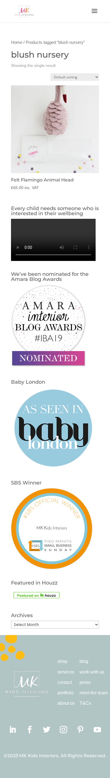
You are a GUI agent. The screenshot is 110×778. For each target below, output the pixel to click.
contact (65, 682)
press (85, 682)
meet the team (94, 692)
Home (16, 42)
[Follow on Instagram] (63, 729)
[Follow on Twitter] (46, 729)
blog (84, 661)
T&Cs (85, 703)
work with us (92, 672)
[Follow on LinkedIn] (12, 729)
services (66, 672)
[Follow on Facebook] (29, 729)
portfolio (66, 692)
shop (62, 661)
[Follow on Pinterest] (80, 729)
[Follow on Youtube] (97, 729)
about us (66, 703)
